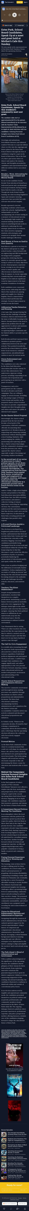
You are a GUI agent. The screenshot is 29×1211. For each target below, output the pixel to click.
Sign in (25, 2)
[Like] (4, 1208)
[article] (14, 1134)
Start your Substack (10, 1203)
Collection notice (14, 1199)
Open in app (8, 25)
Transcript (20, 25)
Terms (24, 1198)
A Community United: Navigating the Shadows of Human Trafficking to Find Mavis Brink (16, 1170)
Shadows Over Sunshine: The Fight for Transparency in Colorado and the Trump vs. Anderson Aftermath (17, 1139)
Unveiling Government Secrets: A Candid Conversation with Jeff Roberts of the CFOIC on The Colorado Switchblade (17, 1151)
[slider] (12, 20)
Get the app (22, 1203)
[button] (4, 15)
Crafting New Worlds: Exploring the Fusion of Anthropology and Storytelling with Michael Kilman (16, 1176)
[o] (4, 1134)
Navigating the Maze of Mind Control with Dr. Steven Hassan (17, 1145)
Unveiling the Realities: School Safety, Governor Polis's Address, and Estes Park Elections (18, 1157)
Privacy (20, 1198)
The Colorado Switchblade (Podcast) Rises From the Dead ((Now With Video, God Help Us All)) (17, 1133)
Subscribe (19, 2)
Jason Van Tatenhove (6, 54)
